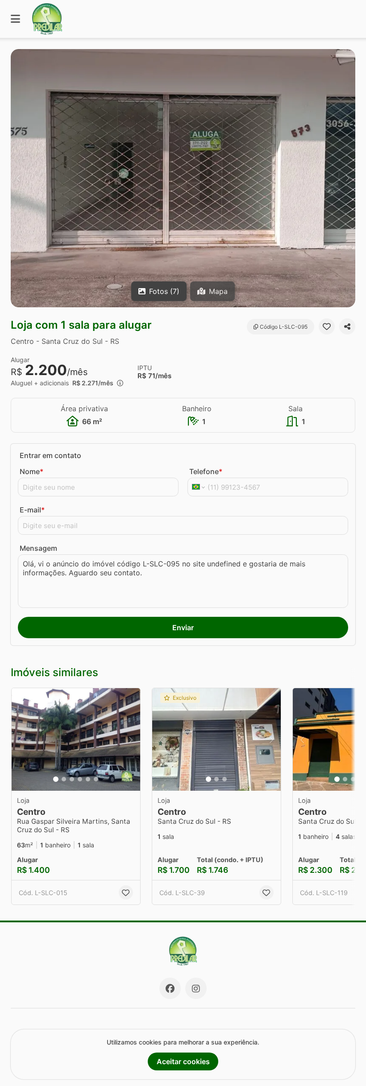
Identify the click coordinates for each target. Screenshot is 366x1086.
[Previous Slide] (18, 178)
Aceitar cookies (183, 1061)
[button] (183, 178)
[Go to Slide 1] (55, 779)
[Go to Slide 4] (80, 779)
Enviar (183, 627)
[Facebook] (170, 988)
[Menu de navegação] (15, 19)
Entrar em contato (50, 455)
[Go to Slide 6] (96, 779)
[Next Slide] (347, 178)
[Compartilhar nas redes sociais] (347, 326)
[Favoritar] (327, 326)
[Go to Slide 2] (64, 779)
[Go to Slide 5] (88, 779)
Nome (31, 471)
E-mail (32, 509)
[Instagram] (196, 988)
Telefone (205, 471)
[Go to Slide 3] (72, 779)
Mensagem (38, 548)
